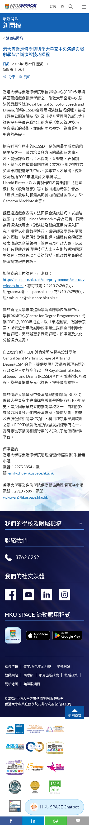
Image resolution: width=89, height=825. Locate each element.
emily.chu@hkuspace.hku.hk (31, 473)
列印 (27, 77)
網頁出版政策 (49, 675)
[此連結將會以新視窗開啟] (38, 635)
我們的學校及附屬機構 (33, 524)
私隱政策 (71, 675)
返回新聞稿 (14, 38)
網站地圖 (11, 684)
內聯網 (28, 675)
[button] (70, 7)
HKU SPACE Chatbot (59, 806)
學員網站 (63, 666)
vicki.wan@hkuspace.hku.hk (25, 497)
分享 (11, 77)
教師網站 (11, 675)
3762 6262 (27, 557)
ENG (53, 6)
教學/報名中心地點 (37, 666)
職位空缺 (11, 666)
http (6, 279)
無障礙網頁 (31, 684)
